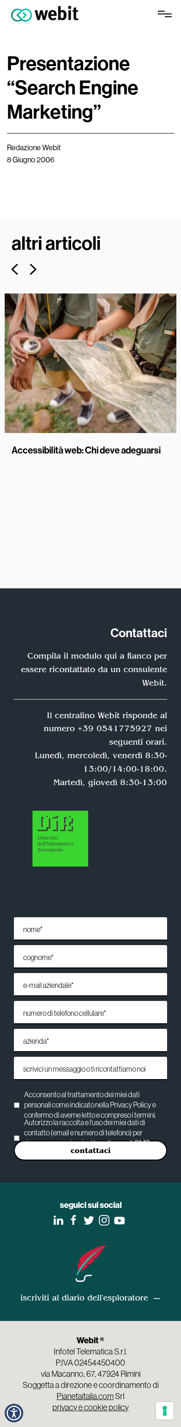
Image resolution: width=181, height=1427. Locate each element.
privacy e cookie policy (90, 1407)
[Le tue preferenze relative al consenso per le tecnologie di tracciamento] (165, 1411)
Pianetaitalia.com (85, 1396)
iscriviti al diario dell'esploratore (84, 1298)
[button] (14, 1413)
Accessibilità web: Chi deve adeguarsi (86, 450)
